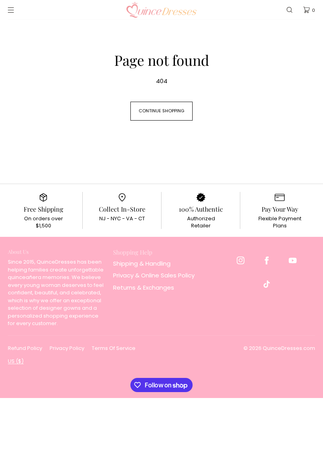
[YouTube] (292, 260)
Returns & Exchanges (143, 287)
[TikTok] (266, 284)
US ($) (16, 361)
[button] (289, 10)
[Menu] (17, 10)
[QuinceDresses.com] (161, 10)
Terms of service (114, 348)
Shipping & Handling (142, 263)
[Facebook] (266, 260)
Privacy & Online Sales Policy (154, 275)
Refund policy (25, 348)
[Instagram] (240, 260)
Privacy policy (67, 348)
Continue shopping (161, 111)
